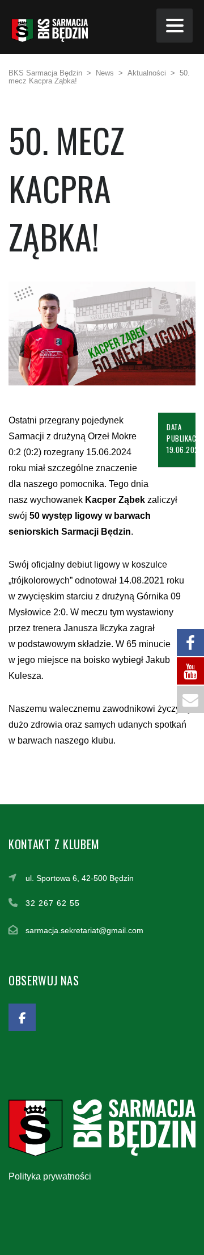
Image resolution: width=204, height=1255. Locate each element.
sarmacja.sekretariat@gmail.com (84, 930)
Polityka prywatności (49, 1176)
